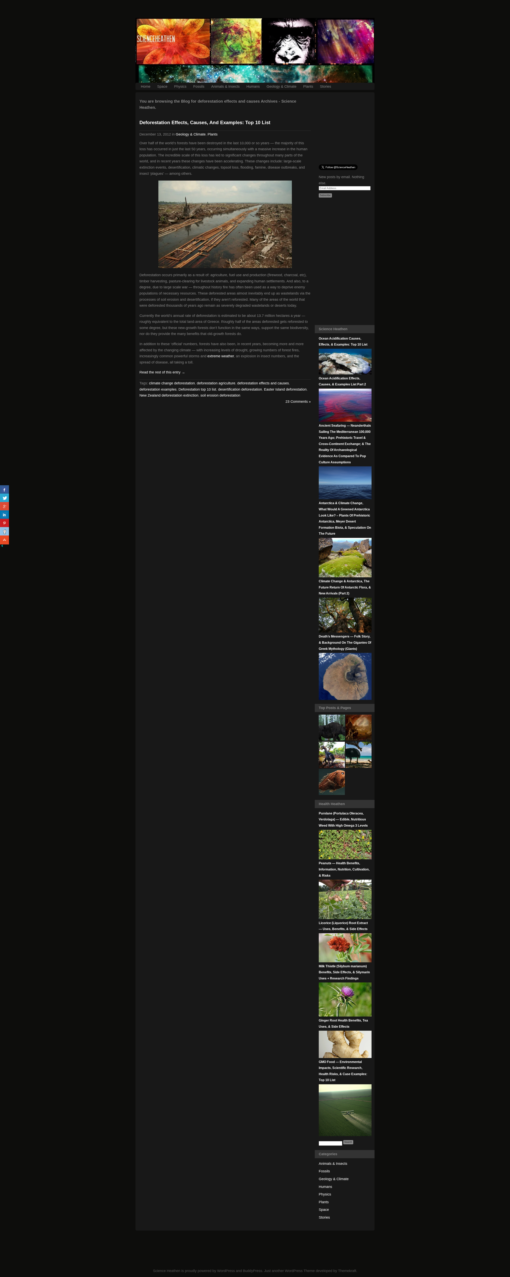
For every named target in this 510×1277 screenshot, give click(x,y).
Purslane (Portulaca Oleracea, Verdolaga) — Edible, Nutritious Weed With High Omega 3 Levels (343, 819)
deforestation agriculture (216, 383)
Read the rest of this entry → (162, 372)
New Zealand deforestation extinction (168, 395)
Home (145, 86)
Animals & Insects (225, 86)
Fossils (198, 86)
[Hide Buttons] (2, 546)
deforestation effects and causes (263, 383)
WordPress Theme (300, 1271)
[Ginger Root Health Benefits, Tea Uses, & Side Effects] (345, 1057)
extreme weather (220, 356)
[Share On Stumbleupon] (4, 539)
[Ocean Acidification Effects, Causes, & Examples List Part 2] (345, 420)
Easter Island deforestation (285, 389)
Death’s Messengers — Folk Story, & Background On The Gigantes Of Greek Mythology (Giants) (345, 642)
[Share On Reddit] (4, 531)
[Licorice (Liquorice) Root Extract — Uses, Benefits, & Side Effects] (345, 961)
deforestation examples (158, 389)
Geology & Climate (281, 86)
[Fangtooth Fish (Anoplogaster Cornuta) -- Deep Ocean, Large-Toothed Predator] (332, 782)
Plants (308, 86)
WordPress (226, 1271)
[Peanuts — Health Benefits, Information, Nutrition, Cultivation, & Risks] (345, 918)
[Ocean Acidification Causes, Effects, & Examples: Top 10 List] (345, 373)
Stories (325, 86)
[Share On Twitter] (4, 498)
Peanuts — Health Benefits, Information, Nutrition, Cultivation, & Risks (344, 869)
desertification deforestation (240, 389)
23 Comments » (298, 402)
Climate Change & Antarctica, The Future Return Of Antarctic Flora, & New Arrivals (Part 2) (345, 587)
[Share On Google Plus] (4, 506)
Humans (253, 86)
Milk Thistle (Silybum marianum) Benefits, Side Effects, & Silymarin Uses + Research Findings (344, 972)
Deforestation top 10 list (197, 389)
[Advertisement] (255, 9)
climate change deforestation (172, 383)
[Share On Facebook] (4, 489)
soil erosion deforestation (220, 395)
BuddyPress (252, 1271)
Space (162, 86)
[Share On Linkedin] (4, 514)
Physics (180, 86)
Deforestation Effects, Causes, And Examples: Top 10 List (204, 122)
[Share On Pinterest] (4, 523)
